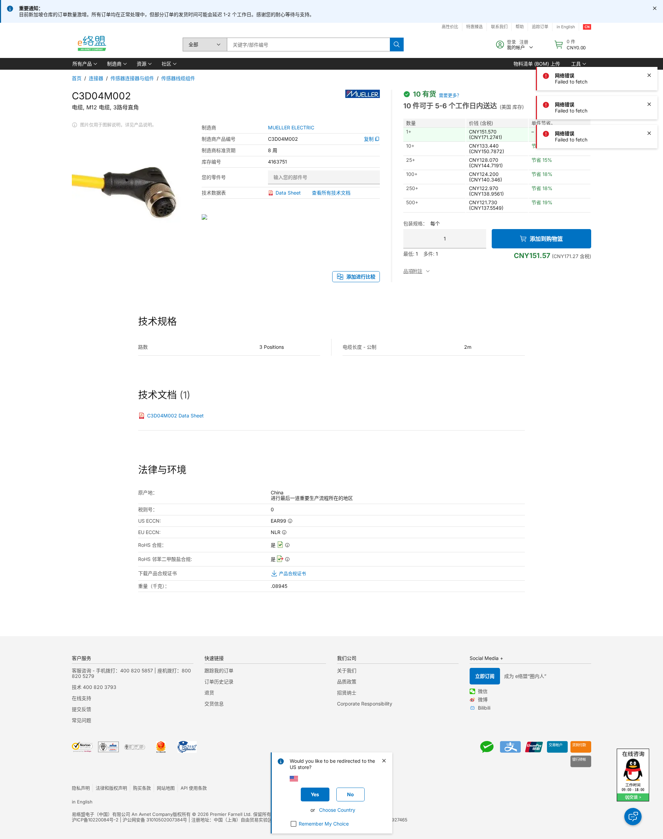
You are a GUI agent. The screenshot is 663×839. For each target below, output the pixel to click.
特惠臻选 (474, 26)
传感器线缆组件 (178, 78)
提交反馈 (81, 709)
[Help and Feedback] (633, 816)
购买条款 (142, 788)
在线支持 (81, 698)
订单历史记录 (218, 681)
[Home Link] (91, 44)
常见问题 (81, 720)
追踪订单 (540, 26)
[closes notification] (654, 8)
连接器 (96, 78)
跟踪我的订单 (218, 670)
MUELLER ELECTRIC (291, 127)
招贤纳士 (346, 692)
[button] (84, 64)
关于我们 (346, 670)
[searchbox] (308, 44)
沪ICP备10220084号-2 (95, 819)
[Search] (397, 44)
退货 (209, 692)
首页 (76, 78)
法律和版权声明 (111, 788)
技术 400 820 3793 (94, 687)
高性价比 (450, 26)
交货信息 (214, 704)
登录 (511, 42)
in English (566, 26)
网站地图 (166, 788)
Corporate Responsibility (364, 704)
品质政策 (346, 681)
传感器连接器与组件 (132, 78)
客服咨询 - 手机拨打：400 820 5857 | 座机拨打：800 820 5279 (131, 673)
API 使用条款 (194, 788)
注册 (523, 42)
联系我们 (499, 26)
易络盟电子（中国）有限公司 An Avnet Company (122, 814)
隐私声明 (81, 788)
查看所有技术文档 (331, 193)
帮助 (520, 26)
